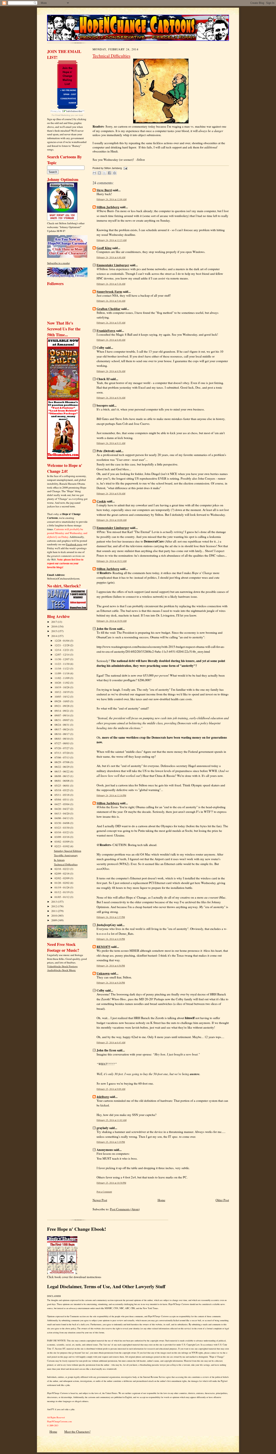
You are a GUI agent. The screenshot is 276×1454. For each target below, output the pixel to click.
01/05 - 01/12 (62, 897)
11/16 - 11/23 (62, 668)
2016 (54, 626)
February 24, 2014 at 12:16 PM (111, 795)
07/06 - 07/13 (62, 757)
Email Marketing (62, 115)
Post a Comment (104, 1191)
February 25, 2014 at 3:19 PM (111, 1141)
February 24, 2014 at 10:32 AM (111, 561)
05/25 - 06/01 (62, 785)
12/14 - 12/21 (62, 650)
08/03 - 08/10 (62, 738)
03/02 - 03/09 (62, 841)
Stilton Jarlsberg (108, 207)
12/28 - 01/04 (62, 640)
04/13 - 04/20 (62, 813)
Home (161, 1200)
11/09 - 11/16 (62, 673)
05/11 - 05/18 (62, 795)
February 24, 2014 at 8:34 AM (111, 397)
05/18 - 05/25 (62, 790)
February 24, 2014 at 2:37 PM (111, 917)
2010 (54, 915)
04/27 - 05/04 (62, 804)
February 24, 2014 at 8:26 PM (111, 982)
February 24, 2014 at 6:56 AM (111, 371)
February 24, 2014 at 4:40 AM (111, 257)
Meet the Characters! (77, 1432)
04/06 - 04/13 (62, 818)
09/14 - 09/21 (62, 711)
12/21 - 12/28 (62, 645)
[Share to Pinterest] (115, 173)
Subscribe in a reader (58, 263)
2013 (54, 901)
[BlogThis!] (99, 173)
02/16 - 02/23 (62, 869)
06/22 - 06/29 (62, 767)
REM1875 (103, 946)
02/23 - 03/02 (62, 846)
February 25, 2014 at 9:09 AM (111, 1088)
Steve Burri (104, 190)
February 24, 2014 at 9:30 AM (111, 493)
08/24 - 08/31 (62, 724)
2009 (54, 920)
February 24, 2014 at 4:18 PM (111, 938)
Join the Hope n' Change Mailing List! (67, 76)
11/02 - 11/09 (62, 678)
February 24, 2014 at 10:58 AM (111, 620)
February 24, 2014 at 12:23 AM (111, 240)
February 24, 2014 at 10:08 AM (111, 519)
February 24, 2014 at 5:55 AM (111, 322)
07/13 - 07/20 (62, 753)
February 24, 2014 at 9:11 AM (111, 443)
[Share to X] (104, 173)
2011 (54, 911)
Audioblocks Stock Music (61, 970)
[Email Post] (124, 168)
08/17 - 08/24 (62, 729)
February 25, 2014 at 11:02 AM (111, 1120)
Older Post (222, 1200)
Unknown (103, 973)
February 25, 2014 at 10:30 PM (111, 1182)
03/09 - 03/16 (62, 837)
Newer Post (100, 1200)
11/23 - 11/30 (62, 664)
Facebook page (74, 544)
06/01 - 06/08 (62, 781)
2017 (54, 622)
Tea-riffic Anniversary (66, 855)
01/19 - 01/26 (62, 887)
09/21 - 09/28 (62, 706)
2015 (54, 631)
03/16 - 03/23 (62, 832)
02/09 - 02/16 (62, 873)
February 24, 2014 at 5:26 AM (111, 283)
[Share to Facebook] (109, 173)
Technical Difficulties (66, 864)
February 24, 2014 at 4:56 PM (111, 965)
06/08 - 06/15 (62, 776)
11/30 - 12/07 (62, 659)
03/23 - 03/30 (62, 827)
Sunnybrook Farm (109, 291)
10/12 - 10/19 (62, 692)
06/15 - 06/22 (62, 771)
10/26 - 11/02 (62, 682)
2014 (54, 636)
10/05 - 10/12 (62, 696)
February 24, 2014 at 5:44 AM (111, 300)
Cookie (101, 501)
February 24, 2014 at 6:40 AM (111, 339)
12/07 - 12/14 (62, 654)
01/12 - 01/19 (62, 892)
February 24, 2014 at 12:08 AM (111, 199)
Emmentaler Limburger (113, 265)
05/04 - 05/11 (62, 799)
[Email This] (94, 173)
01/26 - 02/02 (62, 883)
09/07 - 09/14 (62, 715)
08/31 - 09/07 (62, 720)
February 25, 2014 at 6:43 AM (111, 1042)
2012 (54, 906)
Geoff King (104, 248)
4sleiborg (103, 1096)
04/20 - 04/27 (62, 809)
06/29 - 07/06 (62, 762)
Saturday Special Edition (67, 851)
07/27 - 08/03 (62, 743)
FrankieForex (106, 330)
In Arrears (59, 860)
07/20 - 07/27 (62, 748)
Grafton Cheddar (108, 309)
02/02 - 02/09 (62, 878)
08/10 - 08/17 (62, 734)
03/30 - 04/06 (62, 823)
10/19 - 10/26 (62, 687)
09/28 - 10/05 (62, 701)
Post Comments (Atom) (125, 1209)
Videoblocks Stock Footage (62, 966)
